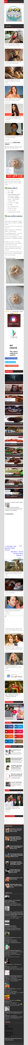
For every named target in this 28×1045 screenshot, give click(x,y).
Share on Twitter (11, 362)
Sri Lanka (20, 147)
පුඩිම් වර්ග (16, 148)
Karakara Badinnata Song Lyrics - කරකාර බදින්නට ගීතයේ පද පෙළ (16, 847)
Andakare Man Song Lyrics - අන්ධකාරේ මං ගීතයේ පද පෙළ (15, 871)
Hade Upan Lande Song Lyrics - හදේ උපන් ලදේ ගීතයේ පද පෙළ (16, 830)
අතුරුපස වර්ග (7, 148)
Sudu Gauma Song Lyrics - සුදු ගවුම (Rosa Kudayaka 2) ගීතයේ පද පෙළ (16, 855)
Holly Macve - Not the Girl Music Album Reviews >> (17, 553)
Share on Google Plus (13, 365)
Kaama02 (12, 147)
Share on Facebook (12, 358)
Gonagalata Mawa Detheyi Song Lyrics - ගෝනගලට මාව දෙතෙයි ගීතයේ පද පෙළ (14, 1013)
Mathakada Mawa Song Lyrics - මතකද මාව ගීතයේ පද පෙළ (16, 885)
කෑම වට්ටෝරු (12, 148)
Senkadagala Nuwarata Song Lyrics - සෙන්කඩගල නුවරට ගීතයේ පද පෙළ (16, 863)
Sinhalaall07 (16, 147)
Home (20, 546)
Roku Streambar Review (10, 926)
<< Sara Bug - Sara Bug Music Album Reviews (10, 548)
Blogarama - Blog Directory (11, 1038)
